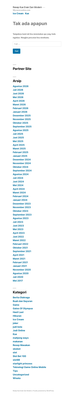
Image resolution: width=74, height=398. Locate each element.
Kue (27, 13)
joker (15, 323)
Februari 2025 (20, 152)
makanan (18, 341)
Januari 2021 (20, 266)
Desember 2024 (22, 159)
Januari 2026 (20, 111)
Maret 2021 (19, 258)
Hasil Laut (18, 312)
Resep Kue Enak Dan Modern (27, 7)
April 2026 (19, 100)
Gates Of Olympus (23, 308)
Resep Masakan (21, 345)
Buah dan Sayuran (22, 301)
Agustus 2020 (21, 273)
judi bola (17, 326)
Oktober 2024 (20, 167)
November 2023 (22, 207)
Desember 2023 (22, 203)
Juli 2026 (18, 89)
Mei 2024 (18, 185)
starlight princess (22, 363)
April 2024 (19, 189)
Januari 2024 (20, 200)
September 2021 (22, 251)
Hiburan (17, 315)
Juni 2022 (18, 236)
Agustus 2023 (20, 218)
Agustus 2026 (20, 86)
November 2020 (22, 269)
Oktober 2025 (20, 122)
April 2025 (19, 145)
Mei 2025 (18, 141)
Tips (15, 371)
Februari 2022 (20, 244)
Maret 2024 (19, 192)
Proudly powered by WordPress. (43, 391)
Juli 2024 (18, 178)
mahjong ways (21, 337)
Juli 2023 (18, 222)
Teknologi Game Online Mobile (29, 367)
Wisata (16, 378)
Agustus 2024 (21, 174)
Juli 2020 (18, 277)
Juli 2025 (18, 133)
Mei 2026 (18, 97)
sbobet (17, 348)
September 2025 (22, 126)
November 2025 (22, 119)
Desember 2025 (22, 115)
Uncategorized (21, 374)
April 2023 (19, 233)
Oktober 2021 (20, 247)
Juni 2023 (18, 225)
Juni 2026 (18, 93)
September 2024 (22, 170)
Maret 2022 (19, 240)
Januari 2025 (20, 156)
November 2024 (22, 163)
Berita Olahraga (21, 297)
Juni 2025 (18, 137)
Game (16, 304)
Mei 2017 (18, 280)
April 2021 (18, 255)
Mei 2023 (18, 229)
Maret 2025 (19, 148)
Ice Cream (18, 13)
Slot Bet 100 (19, 356)
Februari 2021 (20, 262)
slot (15, 352)
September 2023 (22, 214)
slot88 (16, 359)
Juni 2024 (18, 181)
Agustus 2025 (20, 130)
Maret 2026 (19, 104)
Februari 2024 (20, 196)
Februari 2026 (20, 108)
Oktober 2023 (20, 211)
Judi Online (19, 330)
